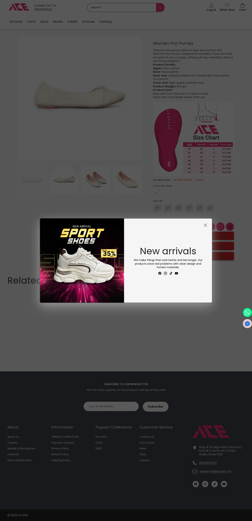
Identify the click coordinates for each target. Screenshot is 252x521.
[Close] (205, 225)
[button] (247, 323)
